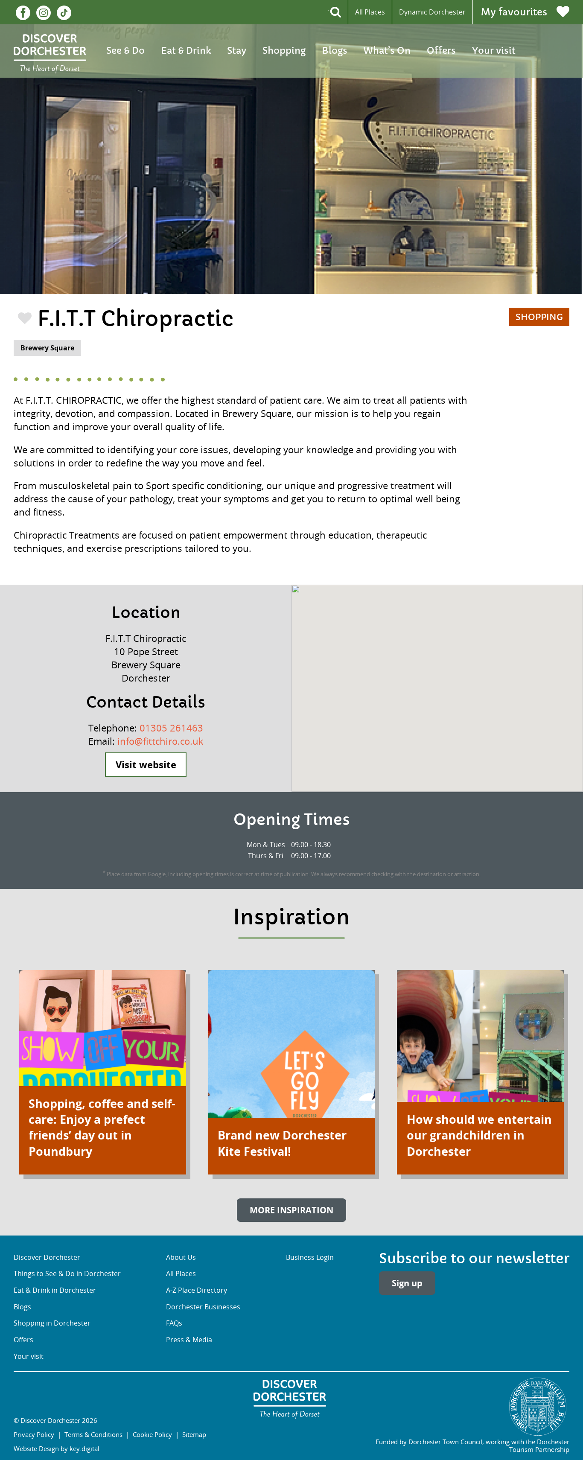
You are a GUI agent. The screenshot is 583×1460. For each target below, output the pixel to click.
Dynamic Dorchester (432, 12)
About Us (181, 1257)
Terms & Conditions (93, 1434)
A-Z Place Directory (196, 1290)
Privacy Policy (34, 1434)
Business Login (310, 1257)
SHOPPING (539, 317)
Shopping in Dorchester (52, 1323)
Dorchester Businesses (203, 1306)
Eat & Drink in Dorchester (55, 1290)
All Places (370, 12)
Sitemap (194, 1434)
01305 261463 (171, 728)
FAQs (174, 1323)
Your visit (494, 50)
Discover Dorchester (47, 1257)
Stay (236, 50)
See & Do (125, 50)
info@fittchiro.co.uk (160, 741)
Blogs (334, 50)
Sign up (407, 1283)
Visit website (146, 764)
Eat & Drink (186, 50)
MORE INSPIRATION (291, 1210)
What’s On (387, 50)
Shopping (284, 50)
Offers (441, 50)
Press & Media (189, 1339)
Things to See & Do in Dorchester (67, 1273)
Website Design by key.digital (56, 1448)
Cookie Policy (152, 1434)
